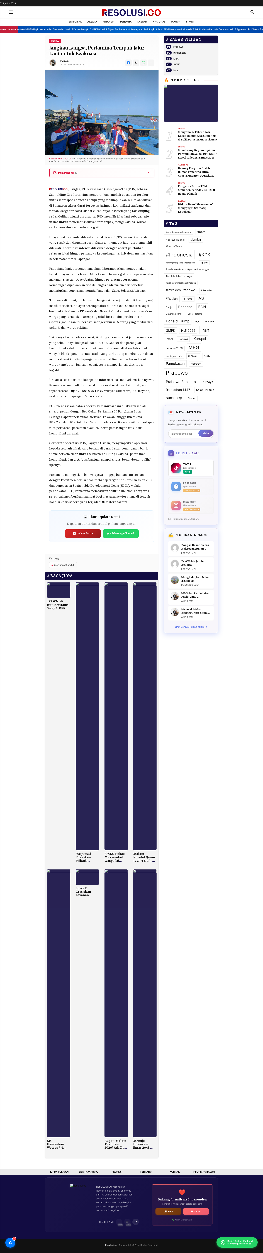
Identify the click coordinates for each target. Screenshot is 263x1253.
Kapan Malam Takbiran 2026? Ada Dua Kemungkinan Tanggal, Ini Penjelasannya (115, 1149)
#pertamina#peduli (63, 565)
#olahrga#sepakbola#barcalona (180, 263)
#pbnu (204, 262)
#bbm (201, 232)
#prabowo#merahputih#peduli (181, 283)
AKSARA (92, 21)
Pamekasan (175, 363)
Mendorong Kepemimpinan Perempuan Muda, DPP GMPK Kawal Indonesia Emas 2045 (197, 154)
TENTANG (146, 1171)
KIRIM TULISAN (59, 1171)
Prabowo (178, 46)
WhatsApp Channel (123, 533)
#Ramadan (206, 290)
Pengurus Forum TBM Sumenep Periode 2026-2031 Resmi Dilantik (196, 190)
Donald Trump (177, 321)
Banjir (169, 307)
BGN (202, 307)
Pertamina (196, 364)
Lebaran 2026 (174, 348)
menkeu (193, 356)
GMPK (170, 330)
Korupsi (200, 339)
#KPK (176, 64)
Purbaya (207, 382)
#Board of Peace (174, 246)
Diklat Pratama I (195, 314)
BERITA (55, 41)
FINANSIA (109, 21)
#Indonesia (179, 52)
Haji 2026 (188, 330)
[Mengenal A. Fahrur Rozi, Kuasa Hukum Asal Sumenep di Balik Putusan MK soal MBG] (191, 103)
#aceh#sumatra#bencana (178, 232)
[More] (151, 63)
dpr (197, 321)
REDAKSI (117, 1171)
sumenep (174, 397)
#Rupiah (172, 298)
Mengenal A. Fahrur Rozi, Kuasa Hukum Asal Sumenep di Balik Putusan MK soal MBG (197, 135)
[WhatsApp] (143, 63)
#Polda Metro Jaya (179, 276)
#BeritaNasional (175, 239)
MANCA (175, 21)
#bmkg (195, 239)
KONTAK (175, 1171)
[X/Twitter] (136, 63)
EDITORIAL (75, 21)
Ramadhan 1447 (178, 390)
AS (201, 298)
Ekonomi (209, 321)
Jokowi (183, 338)
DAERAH (142, 21)
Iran (175, 70)
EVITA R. (64, 61)
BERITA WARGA (88, 1171)
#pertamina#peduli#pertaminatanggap (188, 269)
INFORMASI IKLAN (204, 1171)
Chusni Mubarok (174, 314)
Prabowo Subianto (181, 382)
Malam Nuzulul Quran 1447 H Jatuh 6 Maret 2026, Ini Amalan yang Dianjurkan (144, 862)
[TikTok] (135, 1222)
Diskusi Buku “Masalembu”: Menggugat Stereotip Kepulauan (196, 208)
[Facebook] (128, 63)
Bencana (185, 307)
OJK (207, 356)
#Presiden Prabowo (180, 290)
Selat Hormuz (205, 390)
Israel (169, 339)
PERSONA (126, 21)
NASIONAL (159, 21)
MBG (176, 58)
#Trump (188, 298)
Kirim (206, 433)
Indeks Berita (85, 533)
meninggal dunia (174, 356)
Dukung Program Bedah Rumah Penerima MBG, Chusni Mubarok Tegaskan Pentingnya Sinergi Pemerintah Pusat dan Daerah (198, 172)
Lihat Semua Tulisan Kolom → (191, 626)
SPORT (190, 21)
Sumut (192, 398)
